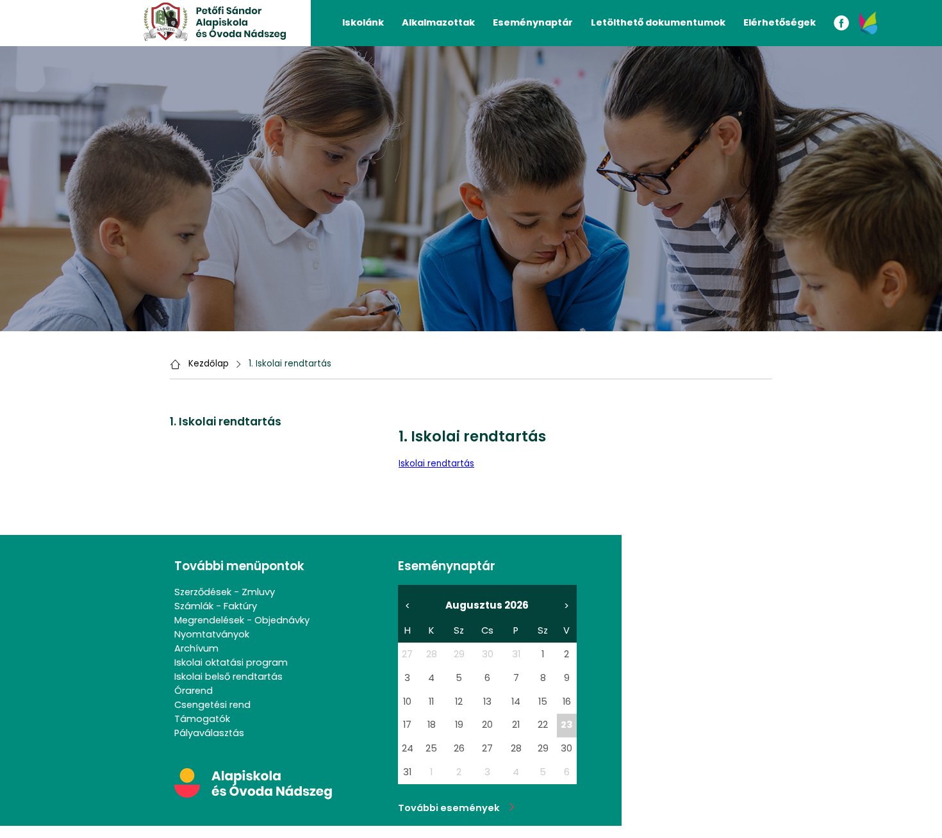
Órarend (193, 690)
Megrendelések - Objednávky (242, 620)
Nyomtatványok (211, 634)
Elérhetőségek (779, 22)
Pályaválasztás (209, 733)
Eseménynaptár (533, 22)
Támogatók (202, 718)
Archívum (196, 648)
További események (453, 807)
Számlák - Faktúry (215, 606)
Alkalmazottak (438, 22)
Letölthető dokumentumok (658, 22)
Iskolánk (363, 22)
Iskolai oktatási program (231, 662)
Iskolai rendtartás (436, 463)
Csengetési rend (212, 704)
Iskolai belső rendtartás (228, 676)
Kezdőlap (208, 363)
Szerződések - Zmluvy (224, 592)
